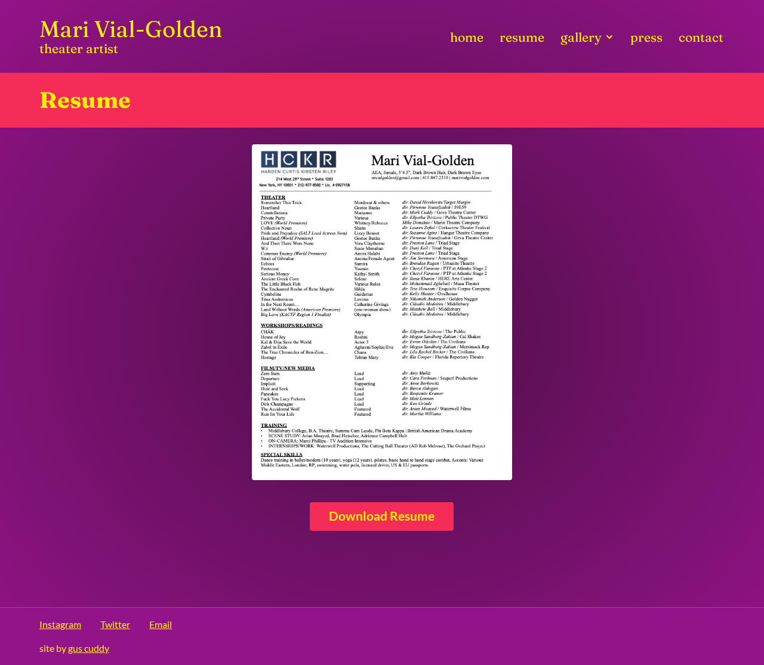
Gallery (582, 37)
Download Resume (382, 516)
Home (466, 37)
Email (160, 624)
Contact (701, 37)
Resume (522, 37)
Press (646, 37)
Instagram (60, 624)
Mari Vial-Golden (131, 36)
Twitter (115, 624)
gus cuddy (88, 648)
